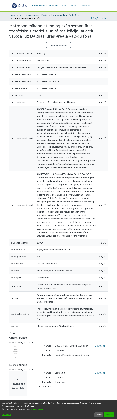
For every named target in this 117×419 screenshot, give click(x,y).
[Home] (19, 6)
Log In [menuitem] (103, 18)
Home (12, 15)
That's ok (109, 414)
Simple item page (58, 45)
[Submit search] (93, 18)
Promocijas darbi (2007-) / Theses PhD (65, 15)
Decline (98, 414)
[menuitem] (69, 5)
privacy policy (37, 409)
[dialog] (58, 409)
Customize (6, 414)
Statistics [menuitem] (85, 5)
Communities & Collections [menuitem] (45, 5)
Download (100, 345)
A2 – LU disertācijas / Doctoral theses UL (33, 15)
